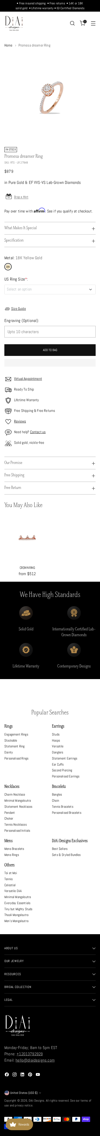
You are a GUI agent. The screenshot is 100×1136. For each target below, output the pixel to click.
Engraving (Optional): (21, 320)
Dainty (8, 752)
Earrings (58, 726)
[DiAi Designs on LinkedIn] (23, 1075)
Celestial (10, 885)
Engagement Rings (16, 734)
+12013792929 (30, 1054)
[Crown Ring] (27, 538)
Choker (8, 818)
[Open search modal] (72, 23)
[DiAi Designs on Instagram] (15, 1075)
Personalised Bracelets (66, 812)
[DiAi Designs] (14, 23)
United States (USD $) (24, 1093)
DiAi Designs (36, 1100)
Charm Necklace (14, 794)
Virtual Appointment (28, 378)
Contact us (38, 432)
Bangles (57, 794)
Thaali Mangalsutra (16, 915)
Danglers (57, 752)
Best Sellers (59, 848)
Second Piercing (62, 770)
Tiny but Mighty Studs (18, 909)
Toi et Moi (10, 873)
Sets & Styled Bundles (66, 855)
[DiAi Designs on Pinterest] (30, 1075)
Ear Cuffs (58, 764)
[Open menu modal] (93, 23)
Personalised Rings (16, 758)
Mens (8, 841)
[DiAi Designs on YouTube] (38, 1075)
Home (8, 45)
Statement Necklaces (18, 806)
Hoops (56, 740)
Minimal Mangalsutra (17, 800)
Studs (55, 734)
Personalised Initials (17, 830)
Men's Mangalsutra (16, 921)
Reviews (20, 421)
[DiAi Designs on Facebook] (7, 1075)
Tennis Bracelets (62, 806)
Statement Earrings (64, 758)
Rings (8, 726)
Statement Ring (14, 746)
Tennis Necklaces (15, 824)
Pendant (9, 812)
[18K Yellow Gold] (8, 266)
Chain (55, 800)
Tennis (8, 879)
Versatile (58, 746)
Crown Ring (27, 567)
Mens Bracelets (14, 848)
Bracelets (59, 787)
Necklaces (12, 787)
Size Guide (18, 308)
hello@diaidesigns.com (35, 1060)
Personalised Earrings (66, 776)
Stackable (10, 740)
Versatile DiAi (13, 891)
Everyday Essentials (17, 903)
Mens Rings (11, 855)
